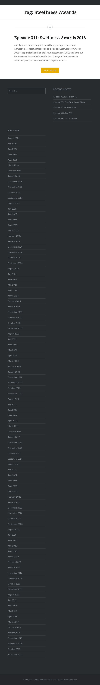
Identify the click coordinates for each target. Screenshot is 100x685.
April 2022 (12, 420)
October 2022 (14, 388)
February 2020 (14, 562)
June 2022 (12, 410)
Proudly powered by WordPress (36, 679)
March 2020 (13, 556)
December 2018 (15, 638)
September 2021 (15, 459)
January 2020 (14, 567)
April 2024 (12, 290)
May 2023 (12, 350)
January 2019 (14, 633)
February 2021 (14, 497)
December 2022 (15, 377)
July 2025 (12, 209)
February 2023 (14, 366)
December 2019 (15, 573)
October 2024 (14, 257)
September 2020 (15, 524)
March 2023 (13, 361)
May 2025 (12, 219)
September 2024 (15, 263)
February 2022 (14, 431)
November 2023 (15, 317)
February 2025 (14, 236)
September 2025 (15, 198)
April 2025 (12, 225)
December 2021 (15, 442)
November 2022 (15, 382)
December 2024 (15, 247)
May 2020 (12, 546)
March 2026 (13, 165)
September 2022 (15, 393)
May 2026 (12, 154)
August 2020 (13, 529)
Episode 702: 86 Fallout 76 (65, 97)
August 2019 (13, 595)
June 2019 (12, 605)
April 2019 (12, 616)
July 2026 (12, 143)
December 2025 (15, 181)
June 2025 (12, 214)
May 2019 (12, 611)
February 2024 (14, 301)
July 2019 (12, 600)
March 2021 (13, 491)
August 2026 (13, 138)
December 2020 (15, 508)
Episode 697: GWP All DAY (65, 118)
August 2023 (13, 334)
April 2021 (12, 486)
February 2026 (14, 170)
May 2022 (12, 415)
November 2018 (15, 643)
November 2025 (15, 187)
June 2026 (12, 149)
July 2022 (12, 404)
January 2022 (14, 437)
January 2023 (14, 372)
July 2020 (12, 535)
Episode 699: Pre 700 (62, 113)
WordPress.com (70, 679)
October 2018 (14, 649)
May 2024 (12, 285)
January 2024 (14, 306)
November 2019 (15, 578)
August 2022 (13, 399)
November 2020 (15, 513)
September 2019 (15, 589)
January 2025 (14, 241)
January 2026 (14, 176)
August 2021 (13, 464)
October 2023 (14, 323)
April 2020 (12, 551)
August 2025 (13, 203)
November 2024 (15, 252)
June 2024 (12, 279)
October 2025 (14, 192)
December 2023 (15, 312)
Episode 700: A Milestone (64, 107)
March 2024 (13, 296)
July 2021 (12, 469)
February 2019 (14, 627)
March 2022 (13, 426)
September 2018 (15, 654)
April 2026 (12, 160)
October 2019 (14, 584)
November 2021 (15, 448)
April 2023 (12, 355)
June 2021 (12, 475)
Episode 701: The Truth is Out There (69, 102)
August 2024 (13, 268)
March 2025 (13, 230)
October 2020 (14, 518)
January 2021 (14, 502)
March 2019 (13, 622)
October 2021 (14, 453)
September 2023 (15, 328)
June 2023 (12, 344)
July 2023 (12, 339)
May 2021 (12, 480)
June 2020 (12, 540)
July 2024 (12, 274)
